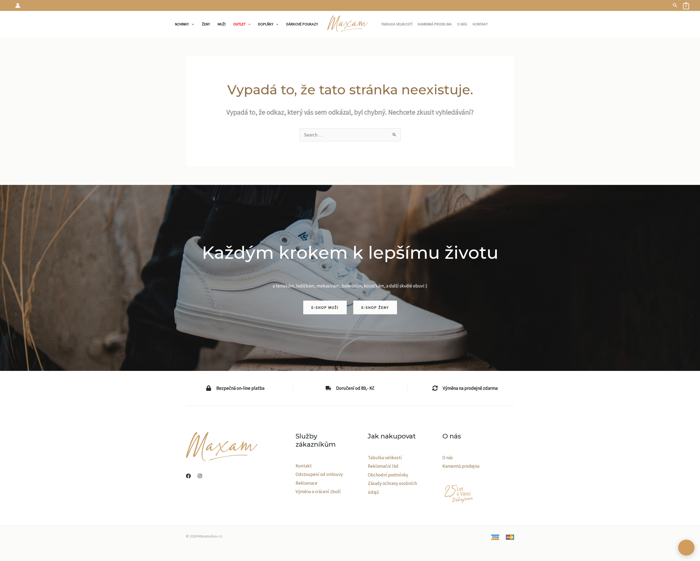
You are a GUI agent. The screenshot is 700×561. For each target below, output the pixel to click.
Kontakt (304, 466)
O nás (447, 458)
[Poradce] (686, 548)
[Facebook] (188, 475)
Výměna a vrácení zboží (318, 492)
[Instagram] (199, 475)
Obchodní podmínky (388, 475)
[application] (191, 24)
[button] (675, 5)
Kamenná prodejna (460, 466)
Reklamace (306, 483)
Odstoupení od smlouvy (319, 474)
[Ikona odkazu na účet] (17, 5)
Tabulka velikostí (385, 458)
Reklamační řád (383, 466)
